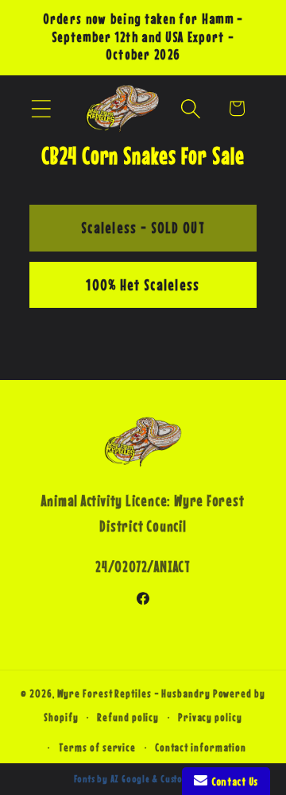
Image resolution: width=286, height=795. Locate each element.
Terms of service (98, 747)
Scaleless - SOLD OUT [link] (143, 227)
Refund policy (128, 717)
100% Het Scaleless (142, 285)
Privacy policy (210, 717)
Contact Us (232, 781)
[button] (41, 108)
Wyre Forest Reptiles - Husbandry (134, 693)
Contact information (200, 747)
